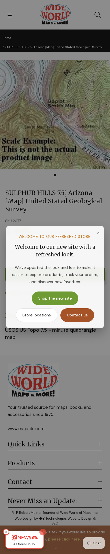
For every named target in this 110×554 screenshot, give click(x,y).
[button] (24, 540)
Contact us (77, 315)
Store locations (36, 315)
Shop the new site (55, 298)
